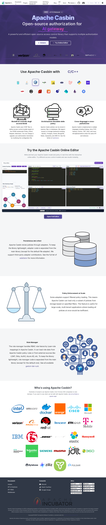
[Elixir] (75, 91)
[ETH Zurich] (43, 55)
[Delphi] (22, 91)
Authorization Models (33, 3)
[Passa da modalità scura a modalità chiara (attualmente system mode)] (102, 3)
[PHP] (61, 82)
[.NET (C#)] (88, 82)
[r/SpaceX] (78, 55)
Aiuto (64, 3)
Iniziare (43, 43)
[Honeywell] (97, 55)
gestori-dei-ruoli (32, 366)
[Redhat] (32, 55)
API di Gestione (12, 487)
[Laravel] (70, 82)
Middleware (11, 492)
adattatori (56, 138)
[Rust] (31, 91)
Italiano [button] (72, 3)
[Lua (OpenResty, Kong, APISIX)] (57, 91)
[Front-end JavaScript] (53, 82)
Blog (55, 3)
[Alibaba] (24, 55)
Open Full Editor (53, 217)
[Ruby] (40, 91)
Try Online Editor (61, 43)
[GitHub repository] (79, 3)
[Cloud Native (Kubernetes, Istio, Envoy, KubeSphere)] (83, 91)
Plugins (25, 3)
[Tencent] (37, 55)
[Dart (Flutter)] (66, 91)
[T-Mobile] (48, 55)
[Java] (26, 82)
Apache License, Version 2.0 (71, 515)
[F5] (60, 55)
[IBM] (54, 55)
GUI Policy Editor (46, 3)
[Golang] (18, 82)
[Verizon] (12, 55)
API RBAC (11, 489)
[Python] (79, 82)
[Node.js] (44, 82)
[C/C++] (35, 82)
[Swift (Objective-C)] (48, 91)
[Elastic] (90, 55)
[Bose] (65, 55)
